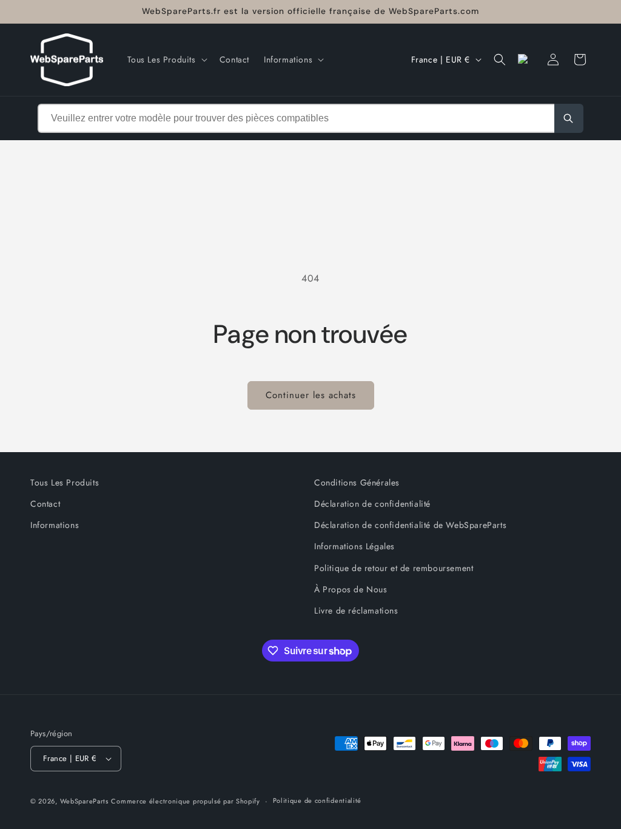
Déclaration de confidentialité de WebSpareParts (410, 525)
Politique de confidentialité (317, 800)
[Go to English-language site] (526, 59)
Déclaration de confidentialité (372, 504)
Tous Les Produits (64, 482)
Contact (45, 504)
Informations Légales (354, 546)
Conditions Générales (357, 482)
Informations (54, 525)
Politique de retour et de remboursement (393, 568)
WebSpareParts (84, 801)
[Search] (568, 118)
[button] (166, 59)
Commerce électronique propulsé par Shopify (185, 801)
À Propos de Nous (351, 589)
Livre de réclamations (356, 610)
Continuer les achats (311, 395)
